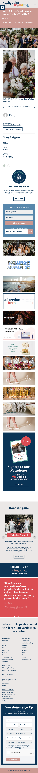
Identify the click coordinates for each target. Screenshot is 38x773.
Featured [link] (5, 640)
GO (30, 231)
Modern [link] (5, 143)
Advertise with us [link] (7, 698)
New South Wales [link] (8, 158)
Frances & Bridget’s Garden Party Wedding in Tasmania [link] (19, 542)
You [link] (3, 25)
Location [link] (24, 650)
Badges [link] (4, 701)
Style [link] (23, 652)
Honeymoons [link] (6, 650)
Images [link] (24, 645)
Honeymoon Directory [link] (9, 670)
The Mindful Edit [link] (7, 657)
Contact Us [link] (5, 683)
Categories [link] (25, 640)
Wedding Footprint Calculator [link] (8, 660)
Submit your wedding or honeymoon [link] (8, 695)
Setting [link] (24, 655)
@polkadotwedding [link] (19, 573)
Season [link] (24, 657)
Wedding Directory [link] (8, 668)
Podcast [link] (4, 652)
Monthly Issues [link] (26, 659)
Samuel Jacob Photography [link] (12, 125)
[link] (2, 7)
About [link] (4, 677)
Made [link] (4, 645)
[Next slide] (34, 537)
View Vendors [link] (19, 223)
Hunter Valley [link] (7, 156)
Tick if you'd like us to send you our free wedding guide (19, 747)
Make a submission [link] (7, 692)
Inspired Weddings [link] (9, 22)
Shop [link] (3, 655)
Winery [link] (5, 149)
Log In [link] (4, 685)
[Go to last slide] (3, 537)
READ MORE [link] (19, 199)
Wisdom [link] (4, 643)
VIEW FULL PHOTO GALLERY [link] (13, 129)
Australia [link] (6, 155)
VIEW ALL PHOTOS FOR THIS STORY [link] (19, 107)
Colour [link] (24, 647)
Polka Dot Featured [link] (19, 535)
